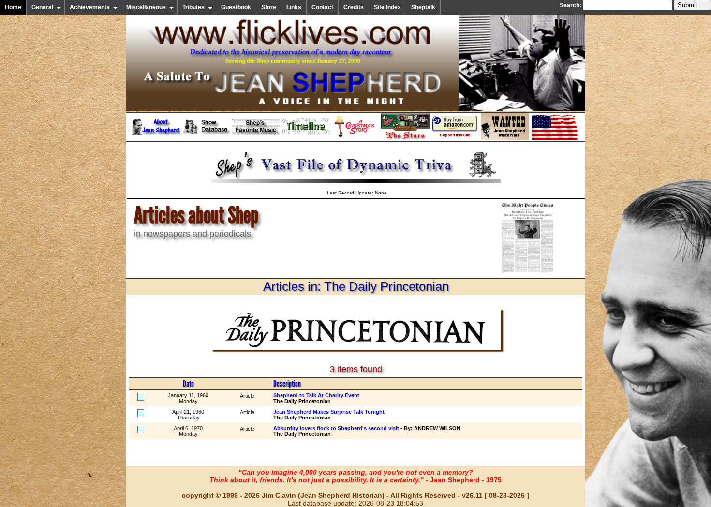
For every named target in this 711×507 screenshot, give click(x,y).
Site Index (387, 7)
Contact (322, 7)
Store (268, 7)
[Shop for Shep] (405, 137)
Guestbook (236, 7)
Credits (353, 7)
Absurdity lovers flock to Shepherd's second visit (336, 428)
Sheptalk (423, 7)
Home (13, 7)
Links (293, 7)
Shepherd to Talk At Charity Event (316, 395)
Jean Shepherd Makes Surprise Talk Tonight (329, 412)
